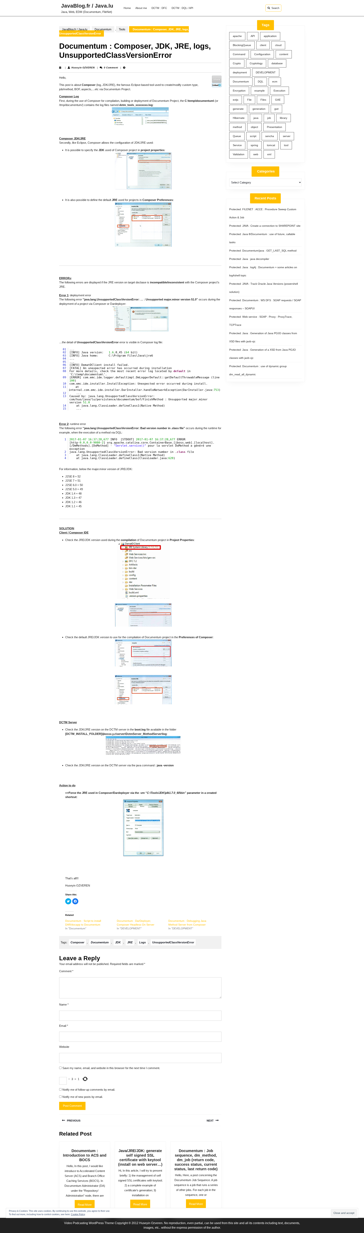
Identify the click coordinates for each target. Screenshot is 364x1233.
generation (259, 108)
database (277, 63)
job (269, 117)
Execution (279, 90)
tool (286, 145)
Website (64, 1046)
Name (64, 1004)
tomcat (271, 145)
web (255, 154)
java (255, 117)
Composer (77, 942)
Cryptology (256, 63)
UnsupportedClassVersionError (173, 942)
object (254, 127)
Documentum (103, 29)
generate (238, 108)
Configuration (262, 54)
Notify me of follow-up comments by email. (88, 1089)
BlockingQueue (242, 45)
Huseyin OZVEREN (83, 67)
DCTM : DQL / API (182, 7)
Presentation (274, 127)
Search (275, 8)
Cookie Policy (78, 1214)
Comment (66, 971)
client (263, 45)
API (253, 36)
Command (239, 54)
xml (269, 154)
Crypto (237, 63)
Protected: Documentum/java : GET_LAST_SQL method (263, 250)
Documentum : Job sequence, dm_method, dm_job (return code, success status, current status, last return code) (196, 1160)
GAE (278, 99)
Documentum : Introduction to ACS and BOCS (84, 1155)
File (249, 99)
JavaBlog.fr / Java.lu (87, 6)
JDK (118, 942)
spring (254, 145)
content (283, 54)
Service (237, 145)
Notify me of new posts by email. (82, 1096)
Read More (86, 1206)
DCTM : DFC (159, 7)
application (270, 36)
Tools (122, 29)
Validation (238, 154)
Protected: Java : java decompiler (249, 258)
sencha (269, 136)
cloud (278, 45)
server (286, 136)
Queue (237, 136)
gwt (276, 108)
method (237, 127)
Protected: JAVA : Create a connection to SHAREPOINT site (264, 225)
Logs (142, 942)
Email (63, 1025)
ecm (274, 81)
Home (127, 7)
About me (141, 7)
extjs (235, 99)
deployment (240, 72)
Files (263, 99)
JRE (130, 942)
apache (237, 36)
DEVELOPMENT (266, 72)
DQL (260, 81)
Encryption (239, 90)
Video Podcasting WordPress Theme (89, 1223)
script (253, 136)
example (259, 90)
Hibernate (239, 117)
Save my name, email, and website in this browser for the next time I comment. (111, 1068)
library (283, 117)
